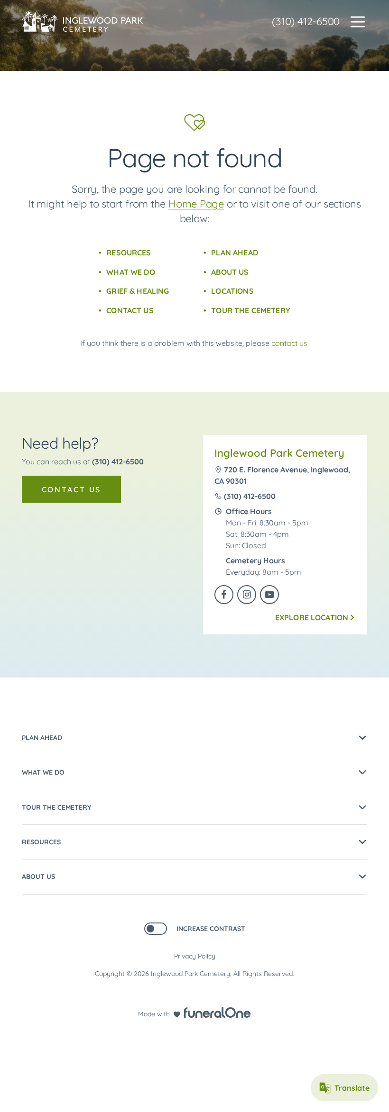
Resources (128, 252)
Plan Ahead (234, 252)
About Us (230, 272)
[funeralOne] (217, 1012)
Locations (232, 291)
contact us (289, 343)
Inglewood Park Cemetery (279, 453)
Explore (312, 617)
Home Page (196, 203)
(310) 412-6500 (306, 21)
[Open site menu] (357, 21)
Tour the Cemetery (250, 310)
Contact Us (130, 310)
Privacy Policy (194, 956)
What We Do (130, 272)
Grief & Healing (137, 291)
